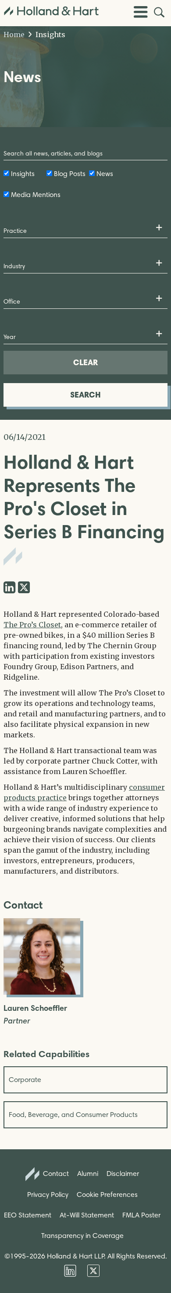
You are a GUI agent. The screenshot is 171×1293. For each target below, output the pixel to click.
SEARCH (85, 395)
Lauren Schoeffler (35, 1008)
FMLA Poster (141, 1215)
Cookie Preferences (107, 1194)
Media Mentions (36, 194)
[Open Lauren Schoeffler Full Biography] (42, 992)
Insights (49, 34)
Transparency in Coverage (82, 1235)
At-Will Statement (87, 1215)
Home (14, 34)
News (104, 173)
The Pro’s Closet (32, 624)
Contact (55, 1173)
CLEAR (85, 362)
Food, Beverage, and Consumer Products (73, 1114)
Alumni (87, 1173)
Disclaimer (123, 1173)
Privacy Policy (47, 1194)
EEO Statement (27, 1215)
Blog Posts (70, 173)
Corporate (25, 1079)
